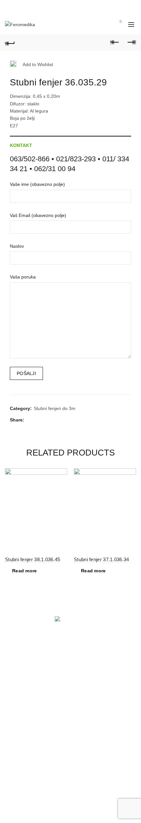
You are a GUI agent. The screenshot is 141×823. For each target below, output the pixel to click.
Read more (24, 570)
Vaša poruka (23, 276)
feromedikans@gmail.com (48, 711)
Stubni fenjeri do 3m (54, 408)
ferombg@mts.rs (38, 782)
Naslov (17, 246)
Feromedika (59, 812)
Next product (131, 42)
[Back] (10, 42)
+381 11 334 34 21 (24, 767)
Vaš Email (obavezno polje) (38, 215)
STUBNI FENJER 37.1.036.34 (101, 559)
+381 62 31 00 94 (23, 775)
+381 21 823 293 (22, 697)
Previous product (115, 42)
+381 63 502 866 (22, 704)
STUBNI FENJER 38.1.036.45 (32, 559)
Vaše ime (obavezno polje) (37, 184)
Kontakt (21, 145)
